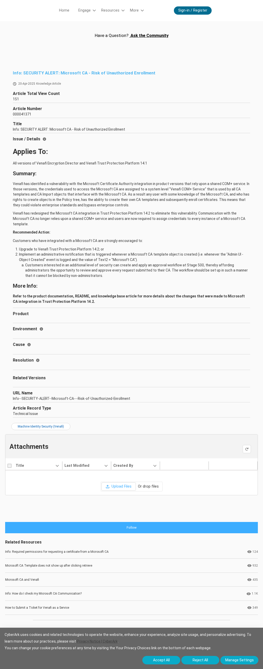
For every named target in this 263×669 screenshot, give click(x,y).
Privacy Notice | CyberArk (97, 641)
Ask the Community (148, 35)
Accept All (161, 660)
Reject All (200, 660)
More (134, 10)
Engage (84, 10)
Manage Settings (239, 660)
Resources (110, 10)
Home (64, 10)
